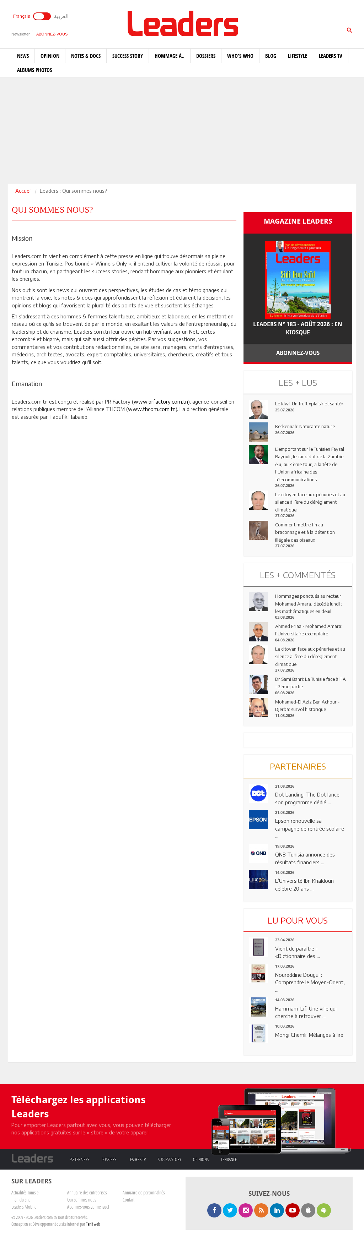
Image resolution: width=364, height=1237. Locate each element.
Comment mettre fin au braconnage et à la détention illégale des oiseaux (305, 532)
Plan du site (20, 1199)
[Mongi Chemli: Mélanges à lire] (258, 1032)
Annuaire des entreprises (87, 1192)
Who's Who (240, 55)
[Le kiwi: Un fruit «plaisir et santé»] (258, 408)
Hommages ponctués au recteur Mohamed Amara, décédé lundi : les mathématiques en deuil (308, 603)
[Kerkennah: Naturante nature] (258, 431)
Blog (270, 55)
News (23, 55)
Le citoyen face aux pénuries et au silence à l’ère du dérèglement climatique (310, 502)
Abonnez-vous (52, 34)
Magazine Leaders (298, 221)
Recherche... (260, 22)
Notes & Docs (86, 55)
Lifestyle (297, 55)
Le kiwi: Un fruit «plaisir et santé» (309, 403)
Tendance (229, 1159)
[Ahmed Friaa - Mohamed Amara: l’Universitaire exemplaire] (258, 631)
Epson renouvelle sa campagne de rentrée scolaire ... (309, 828)
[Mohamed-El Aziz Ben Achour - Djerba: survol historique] (258, 707)
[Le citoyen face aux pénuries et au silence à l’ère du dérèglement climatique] (258, 499)
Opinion (50, 55)
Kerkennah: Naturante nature (305, 426)
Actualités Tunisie (24, 1192)
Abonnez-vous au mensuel (88, 1206)
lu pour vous (298, 920)
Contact (128, 1199)
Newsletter (20, 34)
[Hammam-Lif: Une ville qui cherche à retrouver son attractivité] (258, 1006)
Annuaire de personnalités (144, 1192)
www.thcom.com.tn (152, 409)
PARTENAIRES (298, 766)
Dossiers (205, 55)
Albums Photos (34, 69)
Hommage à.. (169, 55)
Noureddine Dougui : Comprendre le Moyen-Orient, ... (310, 982)
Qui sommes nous (81, 1199)
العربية (61, 16)
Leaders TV (330, 55)
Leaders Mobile (23, 1206)
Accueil (23, 190)
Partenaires (79, 1159)
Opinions (201, 1159)
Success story (127, 55)
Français (21, 16)
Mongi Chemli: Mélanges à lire (309, 1034)
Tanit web (93, 1224)
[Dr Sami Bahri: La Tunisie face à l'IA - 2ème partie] (258, 684)
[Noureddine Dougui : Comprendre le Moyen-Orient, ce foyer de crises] (258, 972)
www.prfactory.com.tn (161, 401)
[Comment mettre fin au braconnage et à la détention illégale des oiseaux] (258, 529)
